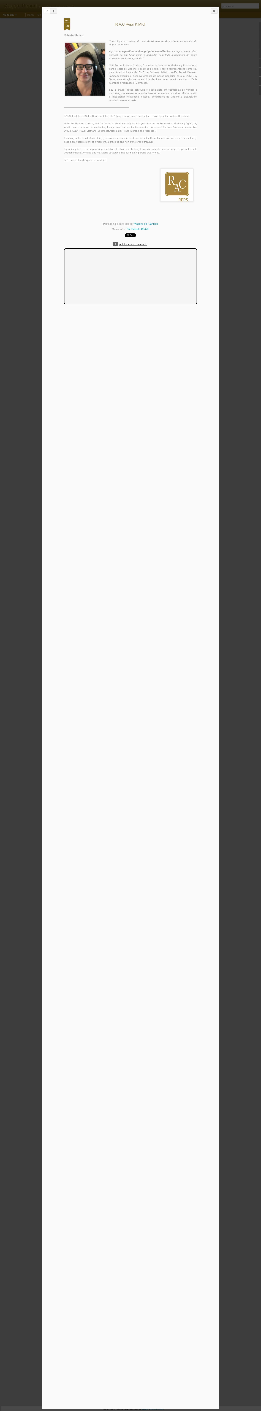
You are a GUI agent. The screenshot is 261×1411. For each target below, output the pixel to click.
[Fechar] (214, 11)
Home (30, 14)
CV (128, 229)
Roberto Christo (140, 229)
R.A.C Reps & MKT (130, 24)
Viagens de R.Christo (146, 223)
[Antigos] (53, 11)
